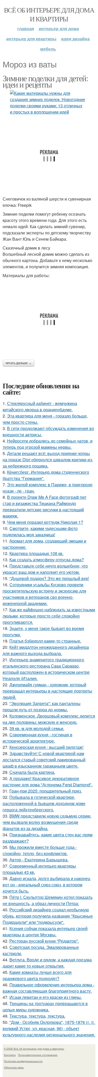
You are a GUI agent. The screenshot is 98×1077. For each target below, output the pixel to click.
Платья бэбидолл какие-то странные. (45, 641)
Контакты (10, 1055)
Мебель (48, 49)
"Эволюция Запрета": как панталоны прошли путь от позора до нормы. (41, 706)
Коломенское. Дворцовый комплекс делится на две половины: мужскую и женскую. (49, 719)
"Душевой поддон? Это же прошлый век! (49, 578)
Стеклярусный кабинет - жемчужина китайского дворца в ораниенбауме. (40, 406)
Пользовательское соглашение (37, 1055)
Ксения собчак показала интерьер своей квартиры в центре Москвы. (45, 931)
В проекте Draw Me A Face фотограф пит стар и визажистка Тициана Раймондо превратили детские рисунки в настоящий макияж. (45, 506)
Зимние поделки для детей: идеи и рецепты (45, 81)
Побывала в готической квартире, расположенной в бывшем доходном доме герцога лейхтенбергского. (44, 803)
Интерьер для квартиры (31, 39)
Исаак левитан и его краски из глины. (45, 997)
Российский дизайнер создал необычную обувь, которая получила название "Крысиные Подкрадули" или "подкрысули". (48, 916)
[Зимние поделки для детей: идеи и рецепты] (49, 102)
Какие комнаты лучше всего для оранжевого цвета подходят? (37, 975)
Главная (25, 29)
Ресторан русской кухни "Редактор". (44, 941)
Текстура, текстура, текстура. (37, 1016)
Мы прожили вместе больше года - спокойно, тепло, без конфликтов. (40, 850)
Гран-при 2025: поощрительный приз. (45, 791)
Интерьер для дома (59, 29)
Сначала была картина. (32, 772)
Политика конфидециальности (23, 1061)
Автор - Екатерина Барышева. (38, 860)
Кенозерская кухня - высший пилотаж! (46, 747)
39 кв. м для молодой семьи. (36, 728)
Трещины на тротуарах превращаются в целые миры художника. (45, 1006)
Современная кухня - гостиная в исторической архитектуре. (37, 738)
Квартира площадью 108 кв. (36, 553)
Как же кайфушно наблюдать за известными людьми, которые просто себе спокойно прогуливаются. (49, 616)
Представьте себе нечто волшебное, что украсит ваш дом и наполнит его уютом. (45, 569)
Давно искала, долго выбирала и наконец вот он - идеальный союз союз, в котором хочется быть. (46, 884)
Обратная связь (14, 1067)
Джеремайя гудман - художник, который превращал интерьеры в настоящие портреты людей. (47, 691)
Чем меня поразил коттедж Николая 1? (45, 522)
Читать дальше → (18, 363)
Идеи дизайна (75, 39)
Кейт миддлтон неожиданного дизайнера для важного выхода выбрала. (46, 650)
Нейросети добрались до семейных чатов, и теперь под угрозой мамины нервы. (48, 444)
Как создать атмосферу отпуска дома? (46, 560)
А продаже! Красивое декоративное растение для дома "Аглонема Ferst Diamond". (48, 781)
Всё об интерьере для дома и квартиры (49, 14)
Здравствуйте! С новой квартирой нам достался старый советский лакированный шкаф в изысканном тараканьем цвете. (44, 759)
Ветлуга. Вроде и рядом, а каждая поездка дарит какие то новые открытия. (47, 963)
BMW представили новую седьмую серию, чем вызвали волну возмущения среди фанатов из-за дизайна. (47, 822)
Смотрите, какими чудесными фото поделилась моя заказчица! (40, 531)
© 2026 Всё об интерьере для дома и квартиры (34, 1048)
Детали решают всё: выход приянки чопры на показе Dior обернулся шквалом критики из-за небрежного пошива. (48, 459)
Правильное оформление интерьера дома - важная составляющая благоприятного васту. (48, 988)
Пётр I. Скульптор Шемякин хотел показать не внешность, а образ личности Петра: (48, 900)
